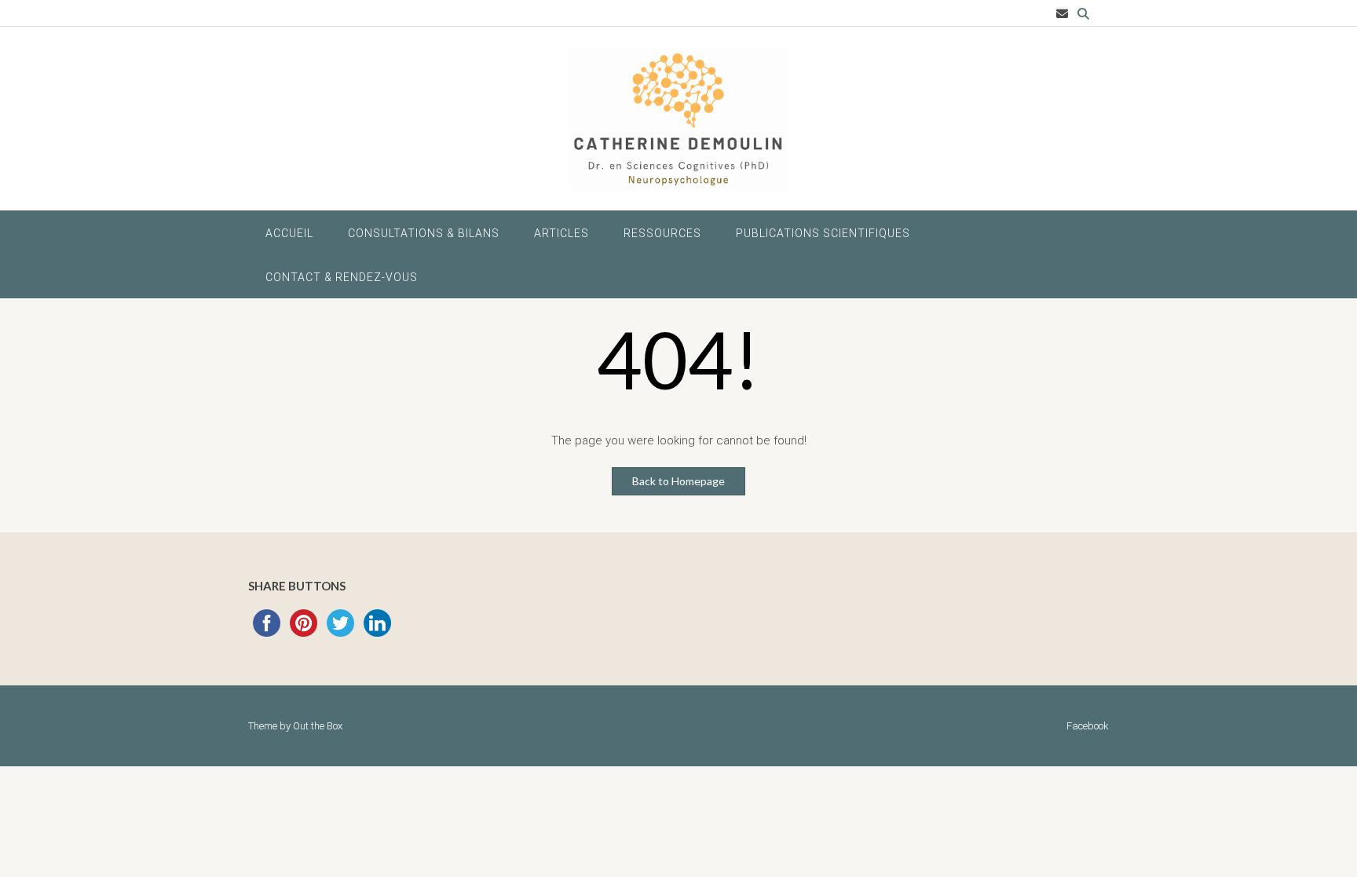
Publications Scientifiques (823, 233)
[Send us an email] (1062, 14)
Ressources (662, 233)
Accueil (289, 233)
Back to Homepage (678, 481)
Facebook (1087, 726)
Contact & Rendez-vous (341, 277)
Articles (561, 233)
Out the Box (317, 726)
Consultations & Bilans (423, 233)
